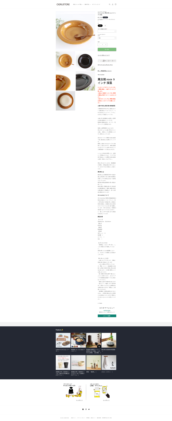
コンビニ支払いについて (104, 55)
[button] (78, 4)
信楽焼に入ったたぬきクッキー (78, 350)
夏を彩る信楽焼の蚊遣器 (108, 349)
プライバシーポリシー (81, 417)
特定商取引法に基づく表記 (107, 417)
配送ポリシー (93, 417)
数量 (99, 41)
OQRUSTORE (66, 417)
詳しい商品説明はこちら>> (105, 71)
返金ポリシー (73, 417)
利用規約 (88, 417)
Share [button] (100, 303)
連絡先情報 (99, 417)
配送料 (101, 19)
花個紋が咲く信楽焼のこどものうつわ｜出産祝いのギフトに (78, 373)
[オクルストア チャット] (99, 397)
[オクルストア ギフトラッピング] (72, 397)
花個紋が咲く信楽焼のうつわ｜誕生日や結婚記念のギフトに (63, 373)
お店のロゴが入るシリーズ (63, 350)
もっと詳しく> (79, 400)
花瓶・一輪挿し (90, 372)
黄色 (100, 26)
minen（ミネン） (106, 372)
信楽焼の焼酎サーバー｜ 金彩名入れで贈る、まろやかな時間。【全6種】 (93, 351)
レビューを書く (107, 316)
